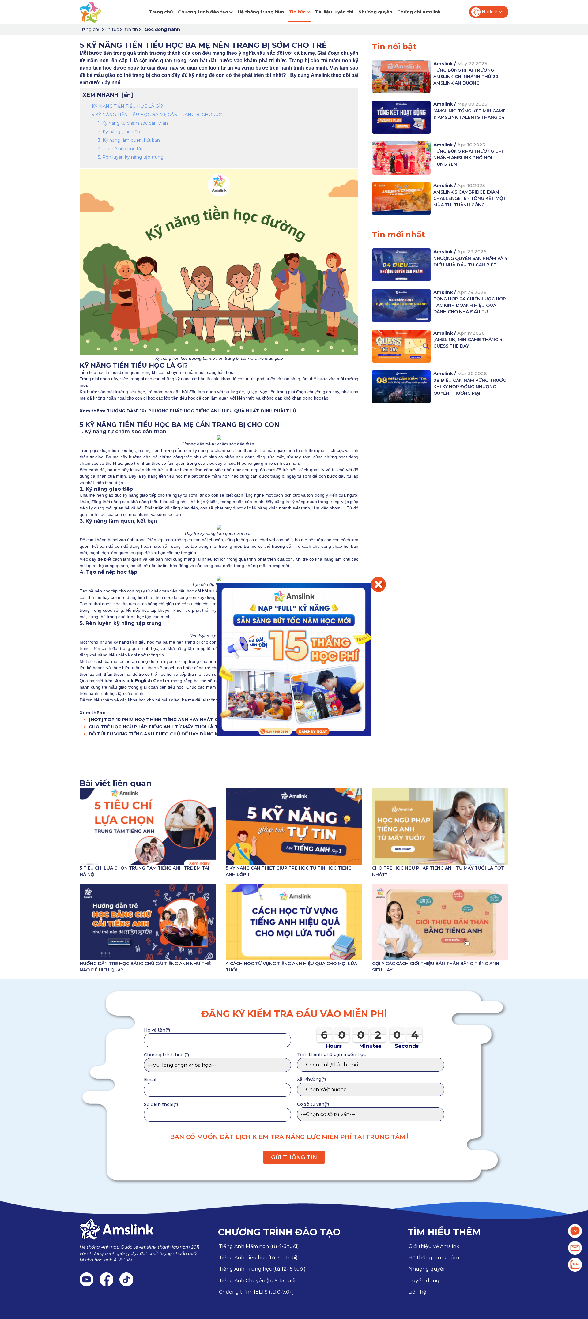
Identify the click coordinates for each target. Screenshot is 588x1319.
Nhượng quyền (375, 12)
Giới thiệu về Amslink (434, 1246)
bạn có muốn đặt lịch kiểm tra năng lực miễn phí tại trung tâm (288, 1137)
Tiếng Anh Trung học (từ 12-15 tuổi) (262, 1269)
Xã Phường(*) (311, 1079)
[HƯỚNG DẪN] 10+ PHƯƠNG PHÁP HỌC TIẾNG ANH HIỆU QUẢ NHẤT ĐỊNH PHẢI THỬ (201, 411)
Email (150, 1079)
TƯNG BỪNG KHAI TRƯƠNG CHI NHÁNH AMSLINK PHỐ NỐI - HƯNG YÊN (468, 157)
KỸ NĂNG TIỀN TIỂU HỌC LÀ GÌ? (128, 106)
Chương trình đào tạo (203, 12)
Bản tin (130, 29)
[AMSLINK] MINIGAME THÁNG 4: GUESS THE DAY (468, 343)
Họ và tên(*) (157, 1030)
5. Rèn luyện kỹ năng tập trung (131, 157)
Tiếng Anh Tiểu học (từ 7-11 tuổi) (258, 1258)
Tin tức (298, 12)
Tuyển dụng (424, 1280)
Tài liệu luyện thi (334, 12)
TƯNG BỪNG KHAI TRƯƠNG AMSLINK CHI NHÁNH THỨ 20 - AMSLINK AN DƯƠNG (467, 76)
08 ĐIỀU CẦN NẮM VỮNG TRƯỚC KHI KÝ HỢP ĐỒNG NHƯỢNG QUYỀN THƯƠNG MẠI (469, 387)
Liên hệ (417, 1292)
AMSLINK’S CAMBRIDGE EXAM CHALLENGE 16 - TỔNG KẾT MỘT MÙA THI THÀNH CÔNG (469, 198)
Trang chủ (161, 12)
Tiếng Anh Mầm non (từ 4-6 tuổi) (259, 1246)
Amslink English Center (142, 680)
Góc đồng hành (162, 29)
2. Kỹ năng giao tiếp (119, 131)
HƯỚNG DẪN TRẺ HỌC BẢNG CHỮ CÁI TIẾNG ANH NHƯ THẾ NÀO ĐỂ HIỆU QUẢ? (145, 967)
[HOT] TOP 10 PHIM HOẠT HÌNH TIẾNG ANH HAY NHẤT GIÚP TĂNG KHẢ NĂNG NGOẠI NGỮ (191, 719)
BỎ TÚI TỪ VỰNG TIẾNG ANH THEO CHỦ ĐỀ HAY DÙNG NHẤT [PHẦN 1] (169, 734)
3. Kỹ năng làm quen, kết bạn (129, 140)
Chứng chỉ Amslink (419, 12)
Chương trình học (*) (166, 1055)
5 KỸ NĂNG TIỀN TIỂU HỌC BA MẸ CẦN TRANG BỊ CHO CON (158, 114)
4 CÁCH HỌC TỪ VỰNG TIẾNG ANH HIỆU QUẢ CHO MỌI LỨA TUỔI (291, 967)
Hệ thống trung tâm (261, 12)
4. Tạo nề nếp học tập (121, 149)
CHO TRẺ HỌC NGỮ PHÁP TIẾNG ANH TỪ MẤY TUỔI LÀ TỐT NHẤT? (166, 727)
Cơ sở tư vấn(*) (313, 1104)
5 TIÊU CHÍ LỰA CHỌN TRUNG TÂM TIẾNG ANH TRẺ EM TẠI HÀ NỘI (144, 871)
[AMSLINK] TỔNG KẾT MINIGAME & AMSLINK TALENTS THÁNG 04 (469, 114)
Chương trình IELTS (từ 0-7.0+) (256, 1292)
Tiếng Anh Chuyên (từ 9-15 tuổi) (258, 1280)
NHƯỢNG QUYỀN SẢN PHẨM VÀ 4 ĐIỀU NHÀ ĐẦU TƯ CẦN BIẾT (470, 262)
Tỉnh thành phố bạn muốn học (331, 1054)
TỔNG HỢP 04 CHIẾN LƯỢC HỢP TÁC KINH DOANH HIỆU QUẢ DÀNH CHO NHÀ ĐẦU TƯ (469, 305)
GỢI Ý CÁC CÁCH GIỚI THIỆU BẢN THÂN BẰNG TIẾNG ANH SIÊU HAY (435, 967)
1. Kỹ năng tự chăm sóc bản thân (133, 123)
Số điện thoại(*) (161, 1104)
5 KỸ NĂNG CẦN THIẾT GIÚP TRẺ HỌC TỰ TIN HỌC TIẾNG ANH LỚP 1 (289, 871)
